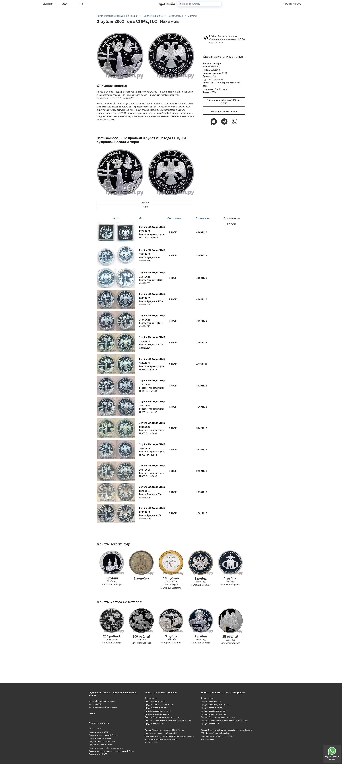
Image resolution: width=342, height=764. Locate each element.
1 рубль (201, 578)
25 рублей (230, 636)
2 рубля (201, 636)
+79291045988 (207, 739)
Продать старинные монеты (101, 745)
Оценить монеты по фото (332, 758)
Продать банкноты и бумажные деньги (106, 748)
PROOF (231, 224)
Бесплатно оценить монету (224, 112)
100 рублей (141, 636)
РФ (81, 4)
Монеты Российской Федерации (103, 707)
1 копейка (141, 578)
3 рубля (112, 578)
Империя (48, 4)
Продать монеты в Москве (161, 692)
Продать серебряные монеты (102, 741)
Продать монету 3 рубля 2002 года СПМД (224, 102)
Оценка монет (95, 729)
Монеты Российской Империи (102, 701)
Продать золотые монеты (100, 738)
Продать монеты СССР (99, 732)
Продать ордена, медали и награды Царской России (112, 751)
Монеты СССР (95, 704)
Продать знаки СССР (98, 754)
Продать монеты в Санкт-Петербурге (223, 692)
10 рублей (171, 578)
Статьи (92, 714)
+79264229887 (151, 743)
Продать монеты (292, 4)
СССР (64, 4)
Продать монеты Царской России (103, 735)
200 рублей (112, 636)
